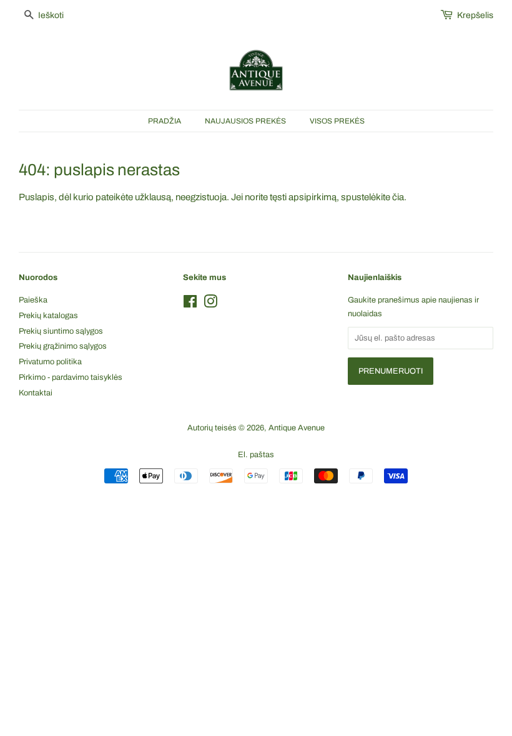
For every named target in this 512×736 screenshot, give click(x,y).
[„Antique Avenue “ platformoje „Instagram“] (210, 304)
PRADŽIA (164, 121)
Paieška (33, 300)
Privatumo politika (50, 361)
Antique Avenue (296, 428)
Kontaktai (35, 393)
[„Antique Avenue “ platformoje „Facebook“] (190, 304)
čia (398, 197)
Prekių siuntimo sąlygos (61, 331)
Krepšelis (475, 15)
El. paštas (256, 454)
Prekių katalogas (48, 315)
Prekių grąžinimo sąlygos (63, 346)
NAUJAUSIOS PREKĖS (245, 121)
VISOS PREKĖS (337, 121)
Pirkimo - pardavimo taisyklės (70, 377)
